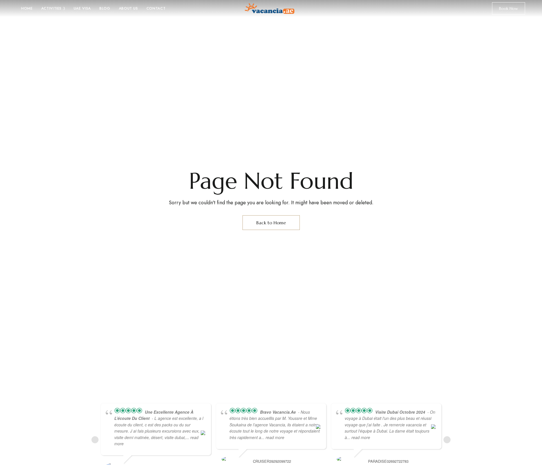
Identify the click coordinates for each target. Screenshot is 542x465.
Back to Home (271, 222)
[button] (508, 8)
